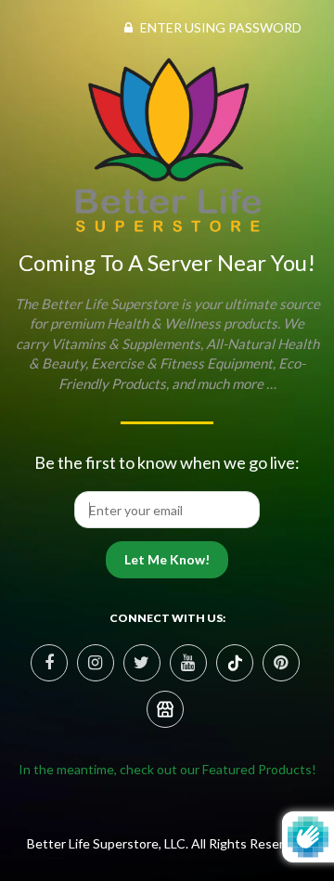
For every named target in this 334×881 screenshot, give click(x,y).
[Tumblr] (165, 709)
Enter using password (219, 27)
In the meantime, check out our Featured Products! (167, 769)
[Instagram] (95, 662)
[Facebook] (49, 662)
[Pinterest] (234, 662)
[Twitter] (142, 662)
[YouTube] (188, 662)
